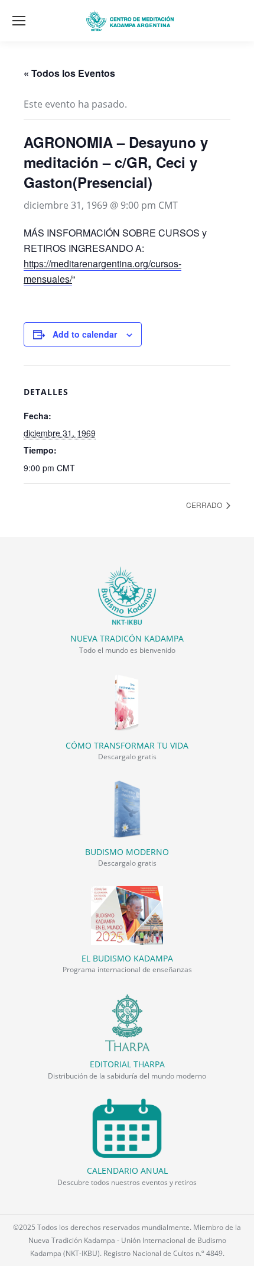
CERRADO (205, 505)
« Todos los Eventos (69, 73)
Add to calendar (85, 334)
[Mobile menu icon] (19, 21)
